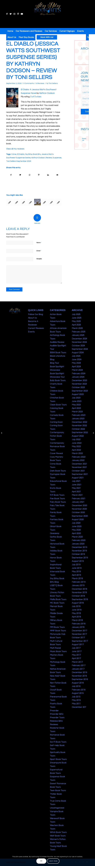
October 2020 (78, 512)
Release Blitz (56, 721)
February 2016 (78, 690)
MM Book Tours (57, 627)
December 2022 (79, 422)
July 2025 (76, 314)
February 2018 (78, 624)
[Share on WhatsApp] (29, 175)
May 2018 (76, 613)
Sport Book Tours (58, 759)
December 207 (79, 707)
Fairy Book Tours (58, 502)
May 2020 (76, 530)
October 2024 (78, 346)
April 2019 (76, 575)
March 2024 (77, 370)
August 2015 (78, 693)
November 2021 (79, 467)
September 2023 (80, 391)
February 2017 (78, 665)
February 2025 (78, 332)
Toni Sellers (53, 83)
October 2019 (78, 554)
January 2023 (78, 419)
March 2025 (77, 328)
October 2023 (78, 387)
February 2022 (78, 457)
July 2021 (76, 481)
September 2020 (80, 516)
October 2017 (78, 637)
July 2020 (76, 523)
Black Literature (57, 356)
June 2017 (76, 651)
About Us (32, 318)
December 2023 (79, 380)
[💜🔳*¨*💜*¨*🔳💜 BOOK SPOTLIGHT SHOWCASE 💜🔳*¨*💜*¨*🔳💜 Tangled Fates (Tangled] (82, 134)
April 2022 (76, 450)
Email (38, 251)
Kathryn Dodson (47, 93)
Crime (13, 154)
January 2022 (78, 460)
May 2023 (76, 405)
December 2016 (79, 672)
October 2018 (78, 596)
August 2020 (78, 519)
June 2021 (76, 485)
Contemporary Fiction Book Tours (57, 436)
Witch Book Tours (58, 832)
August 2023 (78, 394)
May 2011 (76, 704)
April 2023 (76, 408)
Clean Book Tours (58, 405)
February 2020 (78, 540)
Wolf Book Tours (58, 836)
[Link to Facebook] (7, 14)
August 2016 (78, 683)
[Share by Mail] (57, 175)
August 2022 (78, 436)
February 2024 (78, 373)
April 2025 (76, 325)
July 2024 (76, 356)
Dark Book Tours (58, 471)
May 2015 (76, 700)
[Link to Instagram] (14, 14)
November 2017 (79, 634)
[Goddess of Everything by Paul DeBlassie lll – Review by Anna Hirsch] (58, 202)
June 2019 (76, 568)
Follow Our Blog (35, 314)
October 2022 (78, 429)
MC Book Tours (57, 603)
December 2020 (79, 505)
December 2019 (79, 547)
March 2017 (77, 662)
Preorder (54, 710)
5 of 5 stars (35, 97)
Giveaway (54, 533)
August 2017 (78, 644)
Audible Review (57, 342)
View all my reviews (15, 149)
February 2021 (78, 498)
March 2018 (77, 620)
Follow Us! (82, 139)
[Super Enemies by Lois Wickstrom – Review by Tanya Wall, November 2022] (16, 202)
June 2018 (76, 610)
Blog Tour (54, 363)
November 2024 (79, 342)
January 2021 (78, 502)
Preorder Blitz (56, 714)
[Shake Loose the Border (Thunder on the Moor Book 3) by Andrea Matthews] (37, 202)
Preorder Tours (57, 717)
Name (38, 242)
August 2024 (78, 352)
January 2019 (78, 585)
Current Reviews (36, 328)
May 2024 (76, 363)
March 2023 (77, 412)
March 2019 (77, 578)
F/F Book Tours (57, 495)
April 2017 (76, 658)
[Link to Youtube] (22, 14)
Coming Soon (56, 422)
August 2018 (78, 603)
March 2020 (77, 537)
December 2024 (79, 339)
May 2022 (76, 446)
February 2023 (78, 415)
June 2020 (76, 526)
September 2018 (80, 599)
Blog (52, 359)
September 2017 (80, 641)
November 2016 (79, 676)
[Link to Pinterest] (18, 14)
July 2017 (76, 648)
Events (31, 332)
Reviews (40, 83)
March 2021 (77, 495)
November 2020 (79, 509)
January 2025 (78, 335)
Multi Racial (55, 648)
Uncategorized (57, 808)
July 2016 (76, 686)
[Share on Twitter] (20, 175)
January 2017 (78, 669)
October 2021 (78, 471)
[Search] (87, 37)
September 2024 (80, 349)
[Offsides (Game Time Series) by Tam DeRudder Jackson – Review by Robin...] (2, 433)
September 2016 (80, 679)
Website (39, 259)
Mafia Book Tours (58, 599)
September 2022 (80, 432)
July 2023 (76, 398)
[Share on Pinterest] (38, 175)
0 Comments (28, 83)
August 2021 (78, 478)
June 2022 (76, 443)
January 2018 (78, 627)
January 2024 (78, 377)
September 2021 (80, 474)
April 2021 (76, 492)
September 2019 (80, 558)
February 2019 (78, 582)
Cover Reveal (56, 453)
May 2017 (76, 655)
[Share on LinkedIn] (48, 175)
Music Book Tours (58, 651)
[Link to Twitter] (10, 14)
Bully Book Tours (58, 380)
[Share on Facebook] (11, 175)
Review (49, 158)
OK (41, 861)
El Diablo (20, 154)
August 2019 (78, 561)
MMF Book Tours (58, 631)
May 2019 (76, 571)
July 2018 (76, 606)
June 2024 (76, 359)
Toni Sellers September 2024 (18, 161)
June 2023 (76, 401)
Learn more (53, 861)
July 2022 (76, 439)
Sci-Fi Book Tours (58, 742)
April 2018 (76, 617)
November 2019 (79, 551)
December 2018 (79, 589)
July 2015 (76, 697)
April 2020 (76, 533)
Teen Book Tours (58, 790)
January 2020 (78, 544)
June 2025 (76, 318)
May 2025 (76, 321)
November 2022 (79, 425)
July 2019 (76, 564)
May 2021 (76, 488)
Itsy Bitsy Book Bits (33, 154)
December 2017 (79, 631)
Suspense (57, 158)
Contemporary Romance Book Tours (57, 446)
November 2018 (79, 592)
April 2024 (76, 366)
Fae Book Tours (57, 498)
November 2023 (79, 384)
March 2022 (77, 453)
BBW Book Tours (58, 352)
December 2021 (79, 464)
